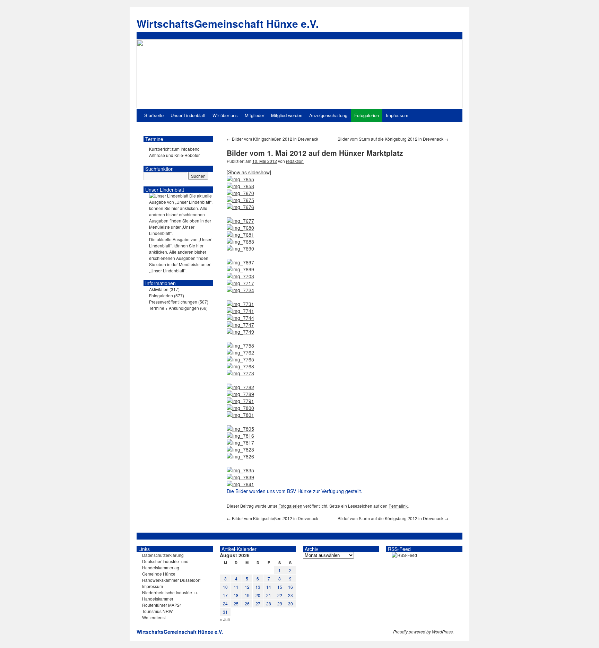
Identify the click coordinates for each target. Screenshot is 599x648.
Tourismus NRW (157, 611)
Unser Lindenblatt (188, 115)
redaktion (295, 161)
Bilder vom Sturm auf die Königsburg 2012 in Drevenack (393, 139)
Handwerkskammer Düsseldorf (171, 580)
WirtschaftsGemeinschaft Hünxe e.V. (228, 23)
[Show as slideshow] (249, 172)
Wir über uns (225, 115)
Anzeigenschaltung (328, 115)
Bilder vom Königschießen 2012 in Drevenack (272, 139)
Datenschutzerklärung (163, 555)
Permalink (398, 506)
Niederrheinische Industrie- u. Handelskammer (170, 595)
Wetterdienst (154, 617)
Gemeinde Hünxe (158, 574)
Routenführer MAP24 (162, 605)
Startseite (154, 115)
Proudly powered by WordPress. (423, 631)
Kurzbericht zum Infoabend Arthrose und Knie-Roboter (174, 152)
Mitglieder (254, 115)
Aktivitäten (158, 289)
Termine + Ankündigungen (174, 308)
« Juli (225, 619)
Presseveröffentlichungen (173, 302)
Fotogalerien (366, 115)
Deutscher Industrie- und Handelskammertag (165, 564)
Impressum (397, 115)
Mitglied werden (286, 115)
